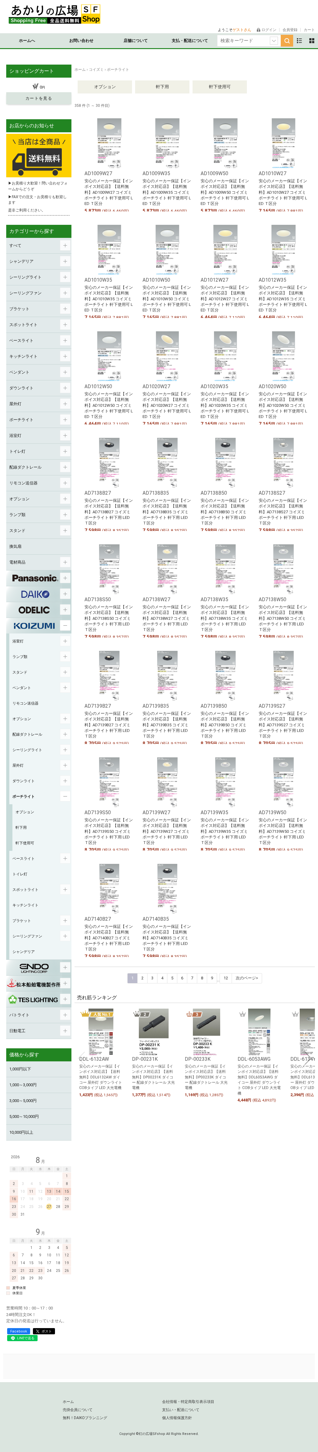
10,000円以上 (21, 1132)
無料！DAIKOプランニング (85, 1418)
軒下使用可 (220, 86)
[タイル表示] (312, 41)
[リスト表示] (299, 41)
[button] (81, 1058)
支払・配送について (190, 40)
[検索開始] (287, 41)
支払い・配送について (180, 1410)
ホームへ (27, 40)
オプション (105, 86)
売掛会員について (78, 1410)
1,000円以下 (20, 1069)
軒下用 (162, 86)
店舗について (136, 40)
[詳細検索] (274, 41)
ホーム (68, 1402)
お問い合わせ (81, 40)
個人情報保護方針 (177, 1418)
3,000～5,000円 (23, 1100)
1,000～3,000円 (23, 1084)
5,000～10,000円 (24, 1116)
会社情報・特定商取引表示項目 (188, 1402)
